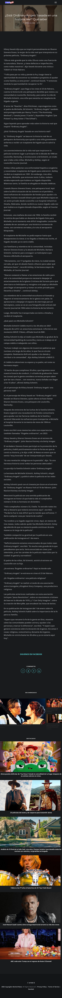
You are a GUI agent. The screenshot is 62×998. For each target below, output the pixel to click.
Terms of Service (53, 987)
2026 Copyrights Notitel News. (11, 987)
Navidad (31, 989)
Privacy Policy (41, 987)
